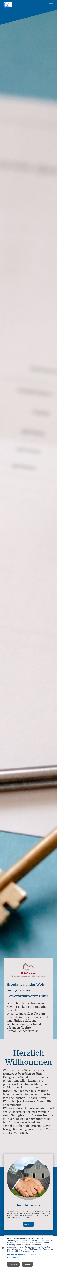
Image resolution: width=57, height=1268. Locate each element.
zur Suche (28, 1224)
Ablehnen (27, 1264)
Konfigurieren (13, 1258)
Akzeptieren (13, 1264)
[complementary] (5, 5)
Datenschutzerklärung (16, 1254)
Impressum (35, 1254)
